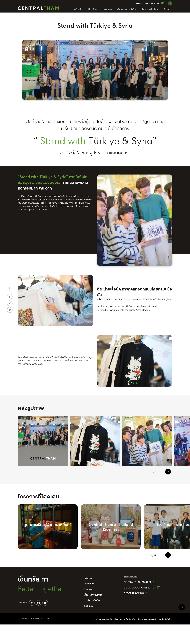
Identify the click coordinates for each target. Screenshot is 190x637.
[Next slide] (168, 471)
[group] (43, 441)
